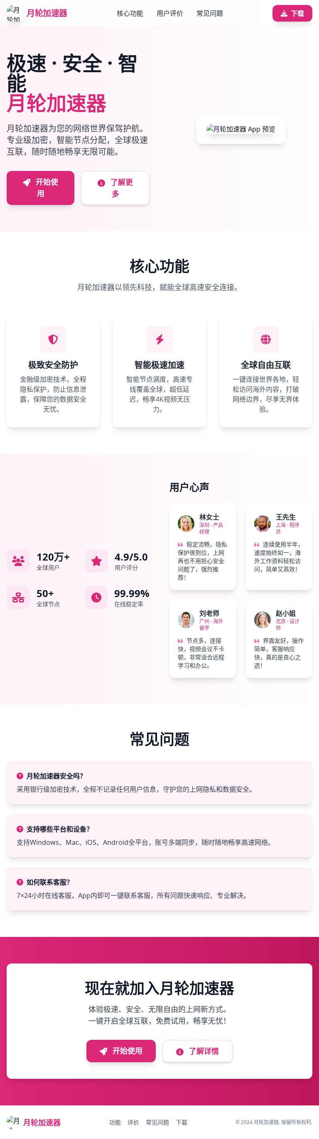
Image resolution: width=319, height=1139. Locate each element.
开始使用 (46, 187)
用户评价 (170, 13)
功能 (115, 1122)
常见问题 (209, 13)
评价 (133, 1122)
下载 (297, 13)
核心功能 (130, 13)
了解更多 (120, 188)
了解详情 (203, 1051)
